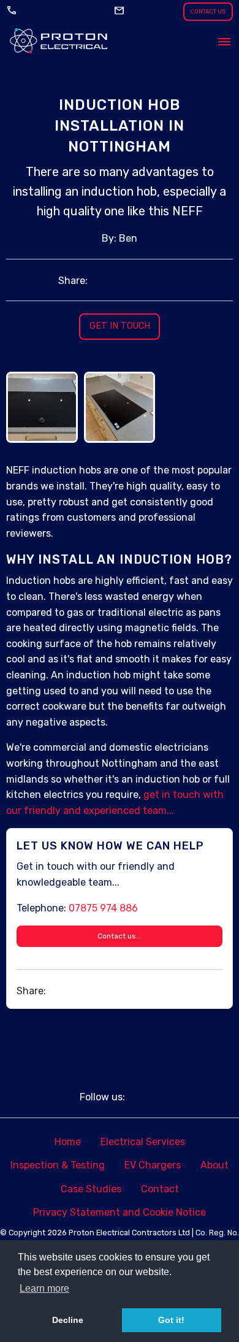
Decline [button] (67, 1320)
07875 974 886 (103, 908)
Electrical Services (143, 1142)
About (214, 1165)
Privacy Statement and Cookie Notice (119, 1212)
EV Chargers (152, 1165)
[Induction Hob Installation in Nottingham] (42, 379)
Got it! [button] (171, 1320)
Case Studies (91, 1189)
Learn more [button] (44, 1288)
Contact (160, 1189)
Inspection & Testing (57, 1165)
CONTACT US (208, 11)
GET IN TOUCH (119, 326)
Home (68, 1142)
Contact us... (119, 936)
